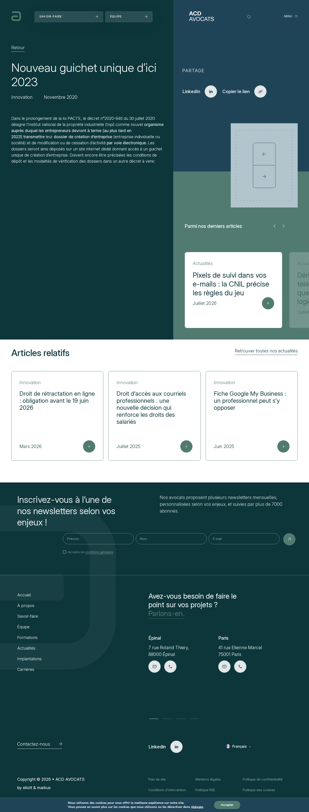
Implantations (29, 658)
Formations (27, 637)
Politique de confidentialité (263, 779)
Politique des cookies (259, 790)
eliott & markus (37, 787)
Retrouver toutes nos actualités (266, 351)
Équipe (23, 626)
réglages (197, 807)
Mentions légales (208, 779)
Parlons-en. (166, 613)
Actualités (26, 648)
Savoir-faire (27, 616)
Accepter (227, 805)
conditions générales (99, 552)
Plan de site (157, 779)
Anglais (238, 753)
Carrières (25, 669)
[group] (233, 290)
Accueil (24, 595)
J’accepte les (90, 552)
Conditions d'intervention (167, 790)
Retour (18, 47)
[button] (274, 226)
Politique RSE (205, 790)
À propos (25, 605)
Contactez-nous (33, 744)
